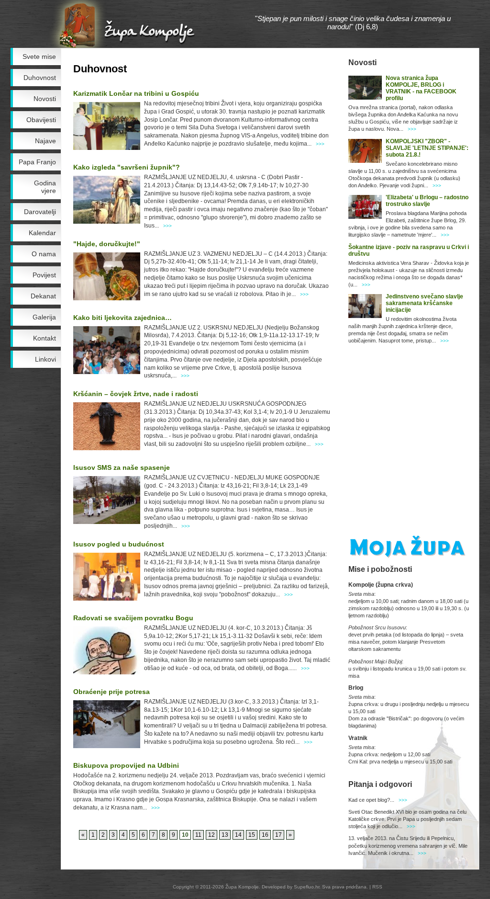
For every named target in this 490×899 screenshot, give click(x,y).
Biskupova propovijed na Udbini (126, 765)
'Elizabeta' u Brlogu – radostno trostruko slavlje (427, 200)
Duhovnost (39, 77)
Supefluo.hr (306, 886)
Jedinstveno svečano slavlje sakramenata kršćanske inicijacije (424, 303)
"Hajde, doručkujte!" (106, 244)
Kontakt (44, 338)
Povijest (44, 275)
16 (265, 834)
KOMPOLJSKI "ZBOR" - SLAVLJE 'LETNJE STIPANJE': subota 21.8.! (427, 148)
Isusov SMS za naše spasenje (121, 467)
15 (251, 834)
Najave (45, 141)
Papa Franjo (37, 162)
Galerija (44, 317)
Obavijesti (41, 120)
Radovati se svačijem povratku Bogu (133, 618)
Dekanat (43, 296)
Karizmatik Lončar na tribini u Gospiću (136, 93)
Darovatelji (40, 212)
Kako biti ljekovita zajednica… (122, 317)
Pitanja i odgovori (380, 784)
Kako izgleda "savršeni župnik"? (126, 167)
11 (198, 834)
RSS (377, 886)
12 (211, 834)
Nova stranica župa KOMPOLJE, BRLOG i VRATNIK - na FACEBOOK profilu (421, 88)
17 (278, 834)
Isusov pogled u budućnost (118, 544)
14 (238, 834)
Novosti (44, 98)
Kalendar (42, 233)
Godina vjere (45, 186)
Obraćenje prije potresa (111, 691)
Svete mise (39, 56)
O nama (44, 254)
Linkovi (45, 359)
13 (225, 834)
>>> (320, 144)
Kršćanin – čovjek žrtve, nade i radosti (135, 394)
